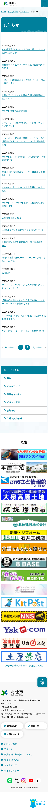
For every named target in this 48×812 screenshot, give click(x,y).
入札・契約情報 (14, 418)
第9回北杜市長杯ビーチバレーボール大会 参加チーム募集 (24, 259)
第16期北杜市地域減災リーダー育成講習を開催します (23, 173)
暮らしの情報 (13, 12)
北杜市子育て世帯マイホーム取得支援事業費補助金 (23, 66)
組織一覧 (35, 726)
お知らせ (11, 410)
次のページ (38, 347)
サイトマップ (10, 765)
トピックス (24, 12)
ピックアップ (13, 386)
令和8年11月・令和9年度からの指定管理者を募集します (23, 204)
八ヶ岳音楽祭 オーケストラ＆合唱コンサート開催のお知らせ (23, 51)
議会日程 (6, 273)
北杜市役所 (12, 726)
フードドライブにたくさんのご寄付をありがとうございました (23, 286)
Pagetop (42, 683)
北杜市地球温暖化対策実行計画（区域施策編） (22, 244)
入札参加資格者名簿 (11, 218)
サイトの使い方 (11, 760)
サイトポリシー (11, 770)
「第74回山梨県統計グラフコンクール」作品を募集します (23, 81)
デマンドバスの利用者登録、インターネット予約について (23, 124)
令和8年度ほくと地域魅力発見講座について (23, 230)
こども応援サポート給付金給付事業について (23, 331)
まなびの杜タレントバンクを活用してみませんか (23, 189)
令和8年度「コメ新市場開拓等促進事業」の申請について (24, 158)
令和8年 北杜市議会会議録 (14, 111)
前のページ (10, 347)
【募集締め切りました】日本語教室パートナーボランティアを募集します (23, 302)
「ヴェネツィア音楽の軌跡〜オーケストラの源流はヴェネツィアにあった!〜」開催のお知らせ (23, 141)
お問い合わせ (13, 734)
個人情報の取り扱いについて (18, 754)
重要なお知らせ (14, 394)
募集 (9, 378)
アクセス (8, 749)
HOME (3, 12)
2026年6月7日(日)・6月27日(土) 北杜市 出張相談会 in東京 (24, 317)
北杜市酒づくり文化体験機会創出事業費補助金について (23, 97)
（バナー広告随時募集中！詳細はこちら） (24, 665)
